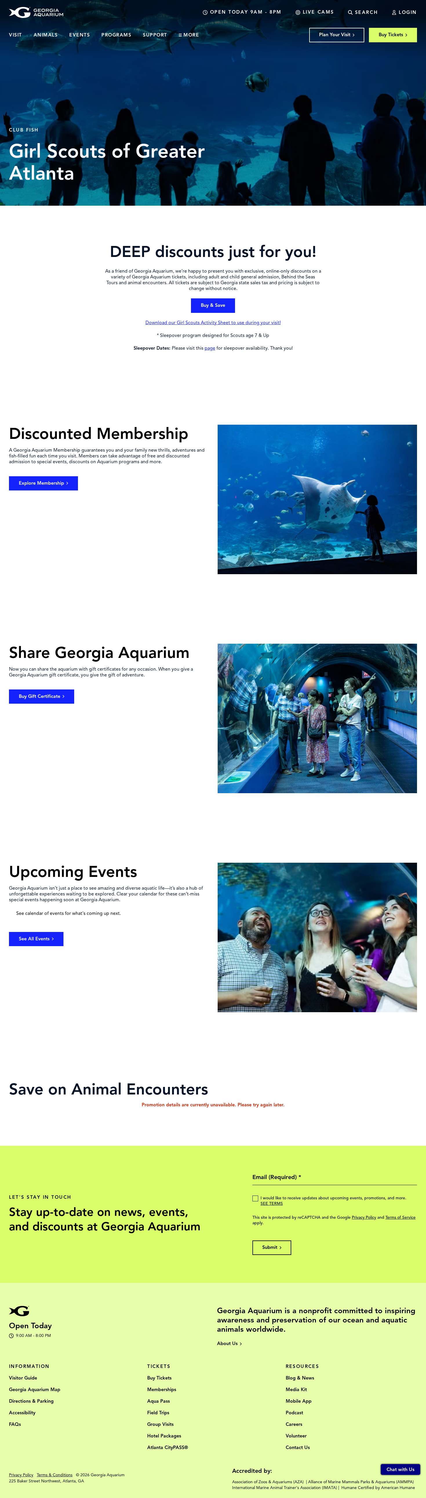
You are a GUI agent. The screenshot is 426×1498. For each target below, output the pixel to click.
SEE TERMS (272, 1203)
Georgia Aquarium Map (34, 1390)
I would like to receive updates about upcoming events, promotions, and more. (333, 1201)
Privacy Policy (364, 1217)
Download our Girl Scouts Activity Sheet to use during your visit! (213, 323)
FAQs (15, 1424)
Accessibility (22, 1413)
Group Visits (160, 1424)
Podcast (294, 1413)
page (210, 348)
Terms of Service (400, 1217)
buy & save (213, 305)
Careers (294, 1424)
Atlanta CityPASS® (167, 1447)
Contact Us (298, 1447)
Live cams (318, 12)
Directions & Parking (31, 1401)
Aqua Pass (158, 1401)
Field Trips (158, 1413)
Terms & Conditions (54, 1475)
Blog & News (300, 1378)
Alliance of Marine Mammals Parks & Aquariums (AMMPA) (361, 1481)
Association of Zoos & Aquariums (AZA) (268, 1481)
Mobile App (299, 1401)
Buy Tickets (159, 1378)
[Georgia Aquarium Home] (36, 12)
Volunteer (296, 1436)
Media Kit (296, 1390)
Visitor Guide (23, 1378)
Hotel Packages (164, 1436)
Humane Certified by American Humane (378, 1487)
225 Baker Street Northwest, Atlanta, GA (46, 1481)
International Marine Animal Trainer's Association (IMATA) (284, 1487)
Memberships (161, 1390)
